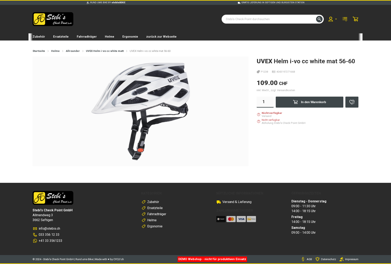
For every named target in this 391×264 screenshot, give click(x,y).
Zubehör (39, 36)
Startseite (39, 50)
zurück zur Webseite (161, 36)
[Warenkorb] (355, 19)
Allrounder (73, 50)
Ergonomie (130, 36)
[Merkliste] (345, 19)
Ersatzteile (61, 36)
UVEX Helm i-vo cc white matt (105, 50)
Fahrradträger (87, 36)
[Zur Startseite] (53, 19)
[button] (319, 19)
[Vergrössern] (239, 66)
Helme (109, 36)
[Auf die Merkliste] (351, 102)
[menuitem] (332, 19)
